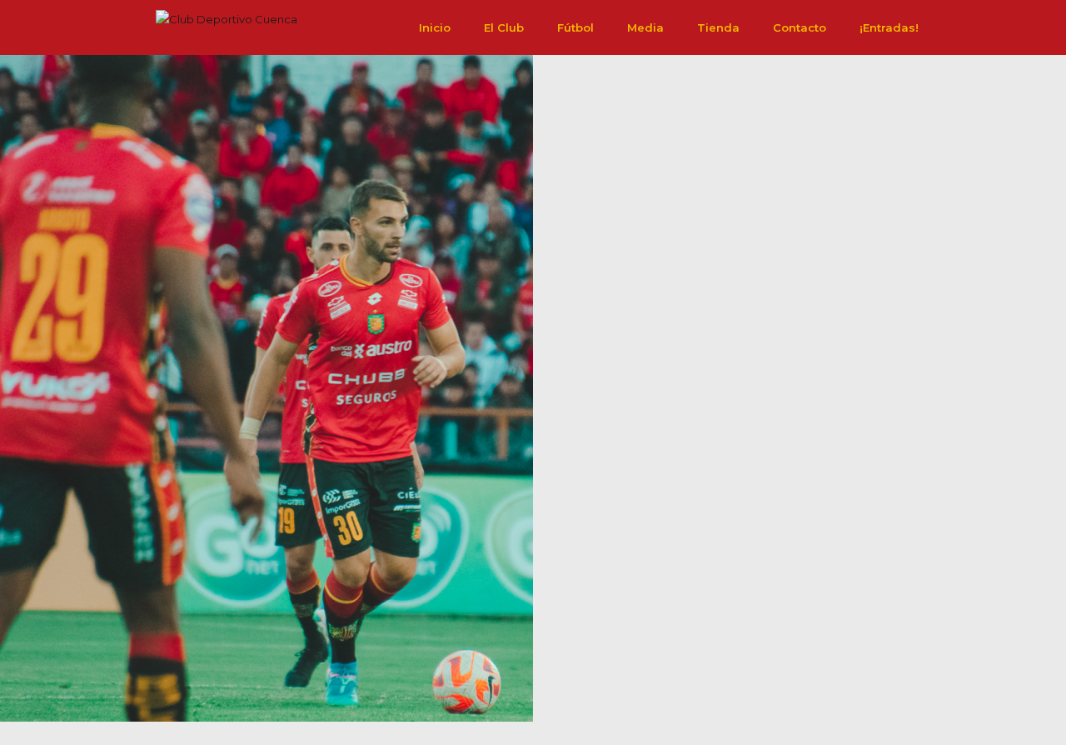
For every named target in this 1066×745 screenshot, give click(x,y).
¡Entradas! (889, 27)
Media (645, 27)
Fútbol (575, 27)
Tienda (718, 27)
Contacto (799, 27)
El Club (504, 27)
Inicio (435, 27)
